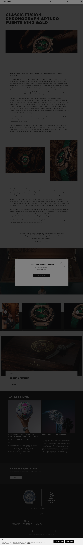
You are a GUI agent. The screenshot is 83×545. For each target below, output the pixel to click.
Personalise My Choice (59, 541)
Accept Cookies (69, 541)
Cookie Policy (28, 543)
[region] (41, 541)
